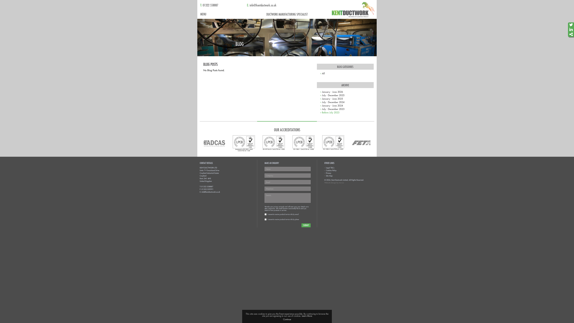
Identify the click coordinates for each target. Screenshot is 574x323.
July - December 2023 (333, 109)
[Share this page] (571, 34)
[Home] (354, 9)
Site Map (329, 176)
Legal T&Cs (330, 167)
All (323, 73)
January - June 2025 (332, 98)
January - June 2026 (332, 91)
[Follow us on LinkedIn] (571, 29)
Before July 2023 (330, 112)
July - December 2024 (333, 102)
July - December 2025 (333, 95)
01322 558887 (207, 186)
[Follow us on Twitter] (571, 25)
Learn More (307, 315)
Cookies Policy (331, 170)
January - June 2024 (332, 105)
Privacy (328, 173)
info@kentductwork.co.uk (210, 192)
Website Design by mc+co (334, 182)
